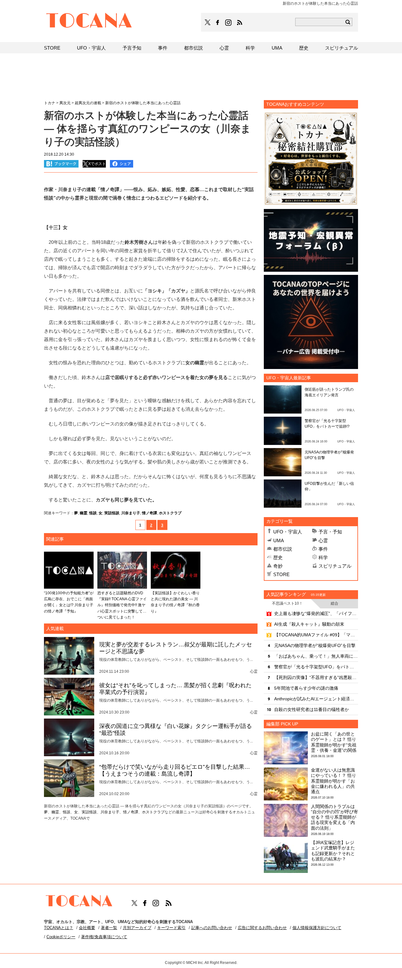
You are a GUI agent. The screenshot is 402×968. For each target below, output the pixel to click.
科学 (323, 557)
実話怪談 (111, 513)
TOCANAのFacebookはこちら (217, 22)
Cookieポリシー (60, 936)
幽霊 (83, 513)
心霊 (323, 540)
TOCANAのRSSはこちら (239, 22)
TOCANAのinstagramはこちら (228, 22)
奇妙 (278, 566)
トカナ (49, 103)
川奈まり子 (130, 513)
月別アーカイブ (137, 927)
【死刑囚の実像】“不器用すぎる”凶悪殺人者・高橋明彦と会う (316, 677)
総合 (334, 603)
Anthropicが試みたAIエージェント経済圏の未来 (316, 698)
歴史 (278, 557)
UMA (278, 540)
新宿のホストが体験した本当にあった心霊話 (143, 103)
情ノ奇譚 (149, 513)
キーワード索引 (171, 927)
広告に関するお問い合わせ (262, 927)
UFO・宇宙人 (287, 531)
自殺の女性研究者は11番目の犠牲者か (311, 709)
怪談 (93, 513)
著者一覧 (109, 927)
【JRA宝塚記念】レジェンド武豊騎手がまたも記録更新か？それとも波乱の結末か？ (333, 850)
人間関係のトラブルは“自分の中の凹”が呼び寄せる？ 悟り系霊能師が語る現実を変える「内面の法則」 (334, 817)
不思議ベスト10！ (287, 603)
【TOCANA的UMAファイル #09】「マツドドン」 (316, 634)
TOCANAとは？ (58, 927)
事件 (323, 549)
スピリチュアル (334, 566)
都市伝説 (282, 549)
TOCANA (89, 21)
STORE (281, 574)
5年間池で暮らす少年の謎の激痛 (306, 688)
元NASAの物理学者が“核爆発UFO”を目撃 (315, 645)
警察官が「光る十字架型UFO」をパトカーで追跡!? (316, 666)
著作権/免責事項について (104, 936)
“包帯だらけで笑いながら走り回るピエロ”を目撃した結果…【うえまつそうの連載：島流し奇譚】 (174, 770)
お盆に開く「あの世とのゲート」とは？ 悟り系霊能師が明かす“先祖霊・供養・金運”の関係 (333, 742)
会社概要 (87, 927)
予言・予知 (330, 531)
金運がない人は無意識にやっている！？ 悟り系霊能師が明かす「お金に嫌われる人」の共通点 (333, 780)
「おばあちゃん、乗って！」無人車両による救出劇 (316, 656)
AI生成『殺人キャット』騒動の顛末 (309, 624)
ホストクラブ (170, 513)
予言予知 (131, 48)
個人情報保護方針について (316, 927)
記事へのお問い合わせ (211, 927)
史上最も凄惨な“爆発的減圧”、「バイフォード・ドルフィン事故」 (316, 613)
